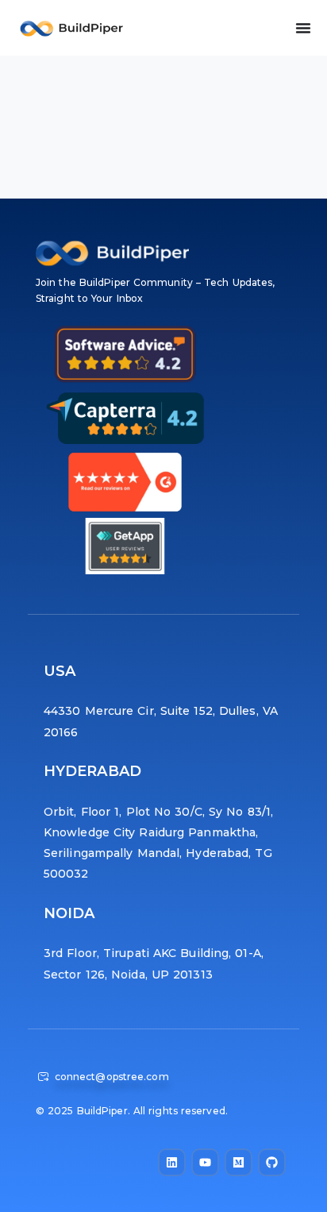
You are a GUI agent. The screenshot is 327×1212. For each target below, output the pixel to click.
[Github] (272, 1162)
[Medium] (238, 1162)
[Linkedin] (172, 1162)
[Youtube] (205, 1162)
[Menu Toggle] (303, 28)
